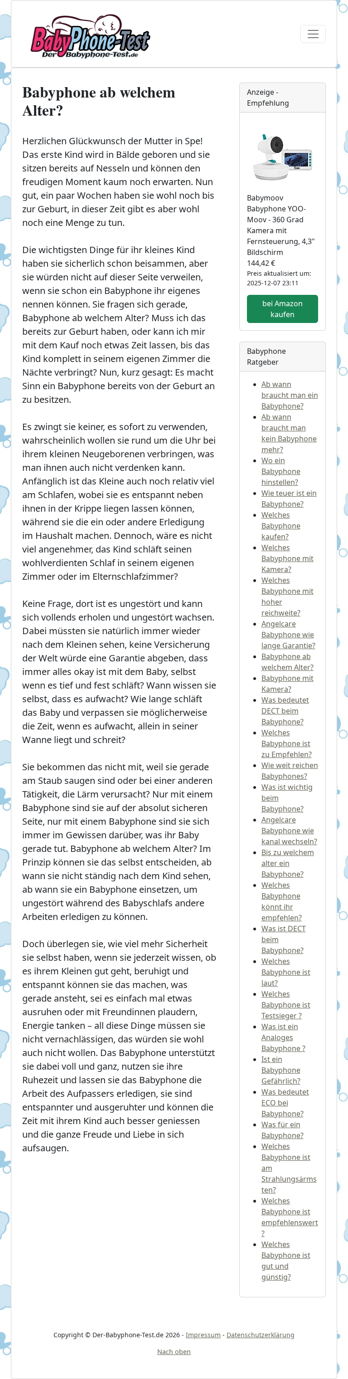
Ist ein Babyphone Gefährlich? (280, 1070)
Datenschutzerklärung (261, 1334)
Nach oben (174, 1351)
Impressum (203, 1334)
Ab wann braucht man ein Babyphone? (289, 395)
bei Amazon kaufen (282, 308)
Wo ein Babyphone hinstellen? (280, 471)
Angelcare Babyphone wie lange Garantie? (288, 634)
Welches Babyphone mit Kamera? (287, 558)
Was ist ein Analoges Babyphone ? (283, 1037)
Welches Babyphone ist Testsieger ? (285, 1005)
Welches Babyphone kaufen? (280, 526)
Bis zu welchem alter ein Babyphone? (287, 863)
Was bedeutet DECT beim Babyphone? (285, 711)
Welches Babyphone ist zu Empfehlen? (286, 743)
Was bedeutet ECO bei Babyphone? (285, 1103)
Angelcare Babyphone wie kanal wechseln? (289, 830)
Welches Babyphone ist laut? (285, 972)
